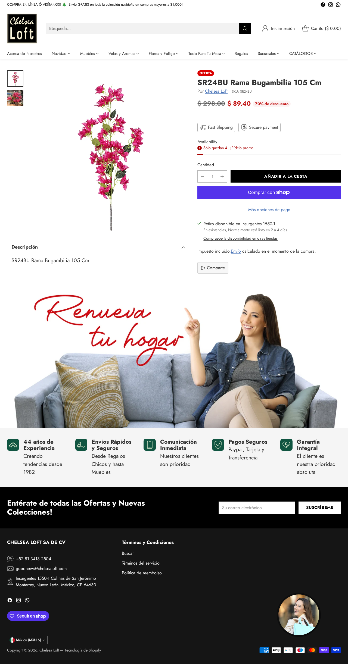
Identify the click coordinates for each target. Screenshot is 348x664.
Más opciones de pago (269, 209)
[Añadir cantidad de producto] (222, 176)
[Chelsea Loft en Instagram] (330, 5)
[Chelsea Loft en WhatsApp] (338, 5)
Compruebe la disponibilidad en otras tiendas (240, 238)
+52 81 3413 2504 (33, 559)
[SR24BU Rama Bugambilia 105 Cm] (109, 150)
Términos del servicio (141, 563)
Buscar (128, 553)
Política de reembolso (142, 573)
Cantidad (205, 165)
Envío (236, 251)
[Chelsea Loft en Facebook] (323, 5)
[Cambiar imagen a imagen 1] (15, 78)
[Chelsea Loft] (22, 28)
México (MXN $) (28, 640)
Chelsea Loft (216, 91)
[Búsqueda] (245, 28)
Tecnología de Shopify (83, 650)
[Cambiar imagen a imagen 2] (15, 98)
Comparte (216, 268)
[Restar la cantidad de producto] (202, 176)
